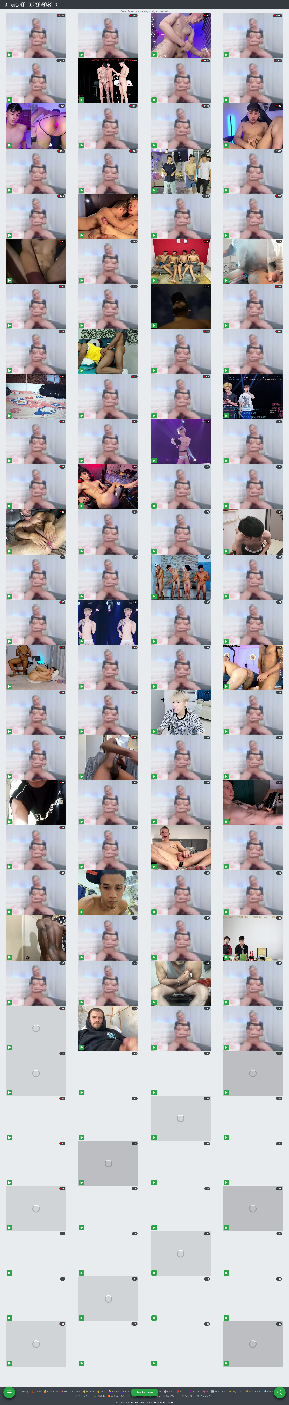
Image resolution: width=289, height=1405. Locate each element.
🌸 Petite (168, 1391)
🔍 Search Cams (205, 1396)
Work (142, 1402)
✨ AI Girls (99, 1396)
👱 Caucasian (51, 1391)
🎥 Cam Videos (170, 1396)
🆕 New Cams (218, 1391)
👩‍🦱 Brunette (128, 1391)
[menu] (9, 1392)
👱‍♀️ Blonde (113, 1391)
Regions (134, 1402)
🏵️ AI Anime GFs (116, 1396)
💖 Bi (205, 1391)
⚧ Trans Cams (253, 1391)
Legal (170, 1402)
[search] (280, 1392)
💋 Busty (181, 1391)
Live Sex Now (144, 1392)
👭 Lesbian (194, 1391)
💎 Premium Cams (273, 1391)
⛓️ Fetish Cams (83, 1396)
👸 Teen (101, 1391)
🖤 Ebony (23, 1391)
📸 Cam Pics (187, 1396)
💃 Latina (36, 1391)
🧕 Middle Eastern (70, 1391)
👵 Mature (88, 1391)
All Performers (160, 1402)
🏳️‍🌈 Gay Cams (236, 1391)
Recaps (149, 1402)
